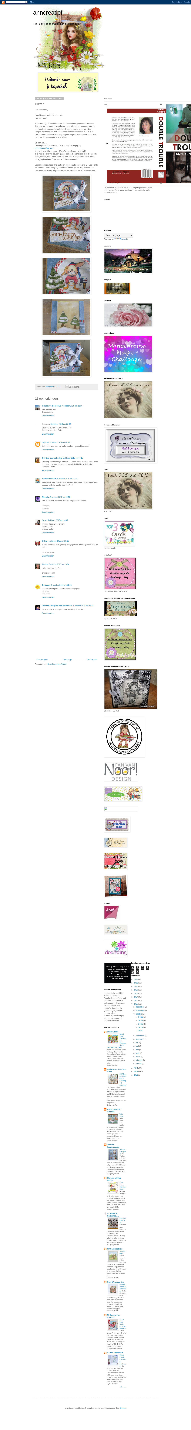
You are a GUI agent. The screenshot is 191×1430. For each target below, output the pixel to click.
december (140, 1007)
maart (138, 1057)
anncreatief (47, 12)
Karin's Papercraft (115, 1353)
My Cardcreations (114, 1249)
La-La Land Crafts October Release (122, 1324)
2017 (136, 997)
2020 (136, 986)
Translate (124, 239)
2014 (136, 1068)
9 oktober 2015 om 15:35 (83, 606)
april (138, 1053)
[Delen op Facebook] (75, 386)
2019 (136, 990)
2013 (136, 1072)
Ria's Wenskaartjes (115, 1282)
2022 (136, 979)
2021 (136, 983)
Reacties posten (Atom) (56, 664)
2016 (136, 1000)
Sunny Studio (112, 1032)
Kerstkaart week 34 (123, 1220)
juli (137, 1043)
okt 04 (140, 1027)
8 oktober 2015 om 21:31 (61, 585)
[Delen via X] (72, 386)
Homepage (67, 660)
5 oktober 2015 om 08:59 (60, 442)
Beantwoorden (48, 416)
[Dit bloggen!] (69, 386)
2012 (136, 1075)
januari (139, 1064)
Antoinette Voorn (49, 479)
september (140, 1036)
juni (137, 1046)
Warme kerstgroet (123, 1151)
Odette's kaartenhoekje (52, 458)
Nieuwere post (41, 660)
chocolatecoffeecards (44, 148)
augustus (140, 1039)
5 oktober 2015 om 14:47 (58, 520)
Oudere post (92, 660)
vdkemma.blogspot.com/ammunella (57, 606)
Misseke (45, 497)
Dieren (140, 1030)
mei (137, 1050)
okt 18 (140, 1020)
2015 (136, 1004)
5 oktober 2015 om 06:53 (61, 424)
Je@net (45, 442)
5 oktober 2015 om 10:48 (67, 479)
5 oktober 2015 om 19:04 (59, 564)
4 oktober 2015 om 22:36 (72, 406)
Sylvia (45, 541)
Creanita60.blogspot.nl (51, 406)
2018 (136, 993)
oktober (139, 1014)
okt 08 (140, 1024)
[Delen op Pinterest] (78, 386)
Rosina (45, 564)
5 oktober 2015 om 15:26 (59, 541)
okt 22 (140, 1017)
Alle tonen (123, 1387)
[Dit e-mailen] (67, 386)
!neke (44, 520)
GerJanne (46, 585)
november (140, 1010)
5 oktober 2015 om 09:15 (73, 458)
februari (139, 1060)
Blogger (123, 1408)
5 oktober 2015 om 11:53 (60, 497)
